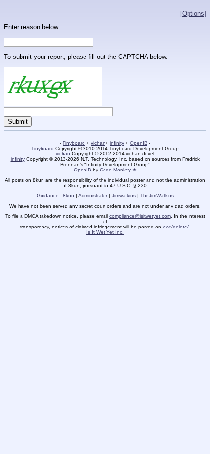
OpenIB (138, 143)
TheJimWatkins (157, 195)
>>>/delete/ (176, 226)
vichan (98, 143)
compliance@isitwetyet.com (140, 216)
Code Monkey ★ (118, 169)
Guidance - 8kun (55, 195)
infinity (117, 143)
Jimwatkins (124, 195)
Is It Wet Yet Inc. (105, 232)
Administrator (92, 195)
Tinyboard (74, 143)
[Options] (193, 13)
